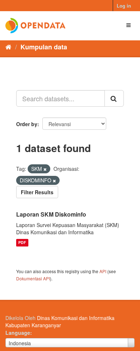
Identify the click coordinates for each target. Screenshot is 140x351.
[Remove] (45, 169)
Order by (26, 124)
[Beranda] (8, 46)
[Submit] (114, 98)
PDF (22, 242)
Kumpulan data (43, 47)
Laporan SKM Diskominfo (51, 214)
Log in (124, 5)
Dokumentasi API (33, 278)
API (102, 271)
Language (17, 332)
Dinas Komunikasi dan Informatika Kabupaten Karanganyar (60, 321)
